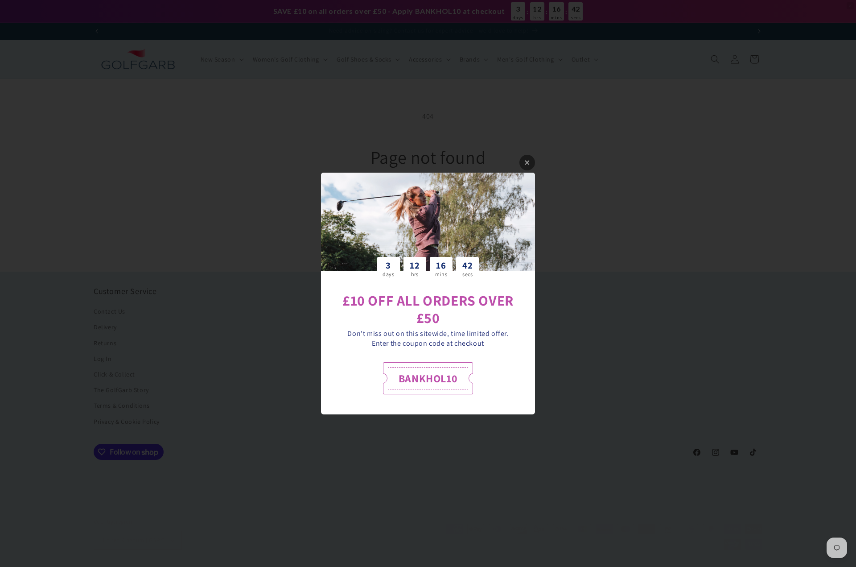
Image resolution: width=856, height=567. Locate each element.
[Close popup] (527, 162)
